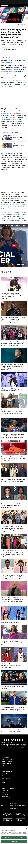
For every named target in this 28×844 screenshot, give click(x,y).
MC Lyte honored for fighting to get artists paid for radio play (12, 389)
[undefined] (7, 137)
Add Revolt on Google (11, 49)
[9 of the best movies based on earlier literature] (14, 677)
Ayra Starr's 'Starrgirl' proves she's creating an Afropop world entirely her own (13, 642)
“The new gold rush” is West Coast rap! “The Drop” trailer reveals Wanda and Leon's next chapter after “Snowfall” (12, 529)
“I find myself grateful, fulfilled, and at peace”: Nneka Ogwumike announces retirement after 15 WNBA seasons (13, 435)
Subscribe (5, 790)
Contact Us (5, 792)
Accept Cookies (14, 841)
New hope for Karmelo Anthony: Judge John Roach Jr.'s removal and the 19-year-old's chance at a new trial (13, 343)
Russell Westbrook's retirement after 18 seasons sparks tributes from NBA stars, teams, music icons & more (12, 709)
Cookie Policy (11, 835)
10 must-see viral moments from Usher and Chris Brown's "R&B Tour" (13, 731)
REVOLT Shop (6, 797)
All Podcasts (5, 757)
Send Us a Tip (6, 778)
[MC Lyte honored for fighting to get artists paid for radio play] (14, 379)
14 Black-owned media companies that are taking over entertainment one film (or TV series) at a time (13, 481)
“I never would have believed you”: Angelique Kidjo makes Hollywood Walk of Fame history (13, 458)
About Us (4, 774)
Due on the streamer (7, 153)
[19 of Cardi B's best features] (14, 613)
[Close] (26, 828)
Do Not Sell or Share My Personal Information (14, 837)
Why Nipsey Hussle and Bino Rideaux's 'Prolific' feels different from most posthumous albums (13, 665)
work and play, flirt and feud (12, 69)
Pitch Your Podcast (7, 761)
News (2, 26)
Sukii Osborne (7, 47)
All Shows (4, 755)
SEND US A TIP (14, 808)
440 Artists (5, 766)
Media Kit (4, 780)
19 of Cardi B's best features (10, 622)
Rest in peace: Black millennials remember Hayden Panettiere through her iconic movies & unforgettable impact (12, 600)
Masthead (5, 776)
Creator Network (6, 763)
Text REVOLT (6, 794)
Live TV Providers (7, 759)
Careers (4, 782)
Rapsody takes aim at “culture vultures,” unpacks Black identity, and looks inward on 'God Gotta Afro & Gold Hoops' (12, 295)
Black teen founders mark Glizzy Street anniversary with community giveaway (18, 138)
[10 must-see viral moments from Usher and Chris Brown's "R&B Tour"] (14, 721)
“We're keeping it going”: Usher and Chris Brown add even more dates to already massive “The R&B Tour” (12, 576)
